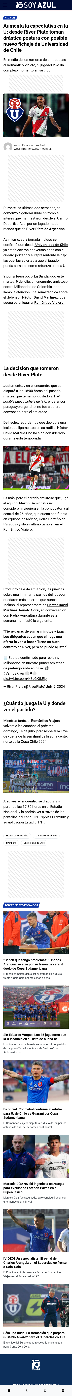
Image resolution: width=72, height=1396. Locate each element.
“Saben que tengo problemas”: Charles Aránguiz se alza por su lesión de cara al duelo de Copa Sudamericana (33, 964)
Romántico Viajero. (49, 303)
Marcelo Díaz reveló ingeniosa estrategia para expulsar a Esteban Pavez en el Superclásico (33, 1188)
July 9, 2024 (55, 687)
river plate (11, 842)
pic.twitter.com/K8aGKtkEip (25, 679)
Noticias (10, 17)
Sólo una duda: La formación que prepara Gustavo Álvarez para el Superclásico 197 (34, 1335)
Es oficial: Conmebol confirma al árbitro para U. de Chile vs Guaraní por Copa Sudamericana (32, 1113)
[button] (5, 5)
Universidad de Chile (34, 842)
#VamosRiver (13, 673)
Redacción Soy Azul (33, 145)
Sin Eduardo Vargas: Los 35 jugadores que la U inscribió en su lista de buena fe (34, 1037)
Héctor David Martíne (17, 835)
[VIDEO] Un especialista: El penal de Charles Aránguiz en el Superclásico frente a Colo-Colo (35, 1262)
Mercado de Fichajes (46, 835)
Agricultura (28, 615)
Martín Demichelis (33, 503)
